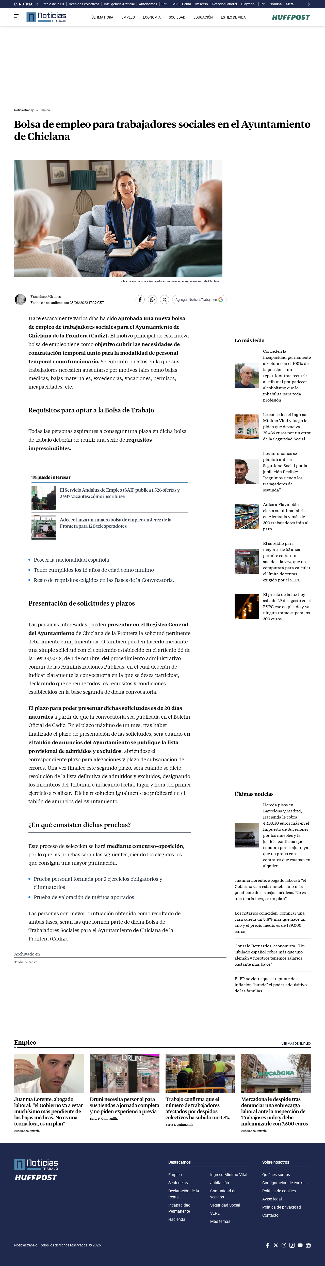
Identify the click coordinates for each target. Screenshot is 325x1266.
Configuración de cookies (284, 1182)
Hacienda (176, 1219)
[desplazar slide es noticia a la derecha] (309, 4)
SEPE (215, 1213)
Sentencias (178, 1182)
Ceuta (186, 4)
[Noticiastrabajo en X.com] (275, 1245)
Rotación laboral (224, 4)
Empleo (175, 1174)
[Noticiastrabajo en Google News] (308, 1245)
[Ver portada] (46, 17)
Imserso (201, 4)
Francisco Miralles (45, 296)
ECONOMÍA (152, 17)
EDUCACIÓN (203, 17)
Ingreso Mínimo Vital (228, 1174)
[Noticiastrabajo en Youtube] (300, 1245)
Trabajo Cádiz (25, 962)
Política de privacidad (281, 1207)
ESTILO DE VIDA (233, 17)
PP (263, 4)
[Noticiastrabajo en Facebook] (267, 1245)
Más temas (220, 1221)
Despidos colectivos (84, 4)
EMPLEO (128, 17)
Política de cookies (279, 1191)
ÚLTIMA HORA (102, 17)
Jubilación (219, 1182)
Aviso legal (272, 1199)
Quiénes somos (276, 1174)
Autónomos (148, 4)
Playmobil (248, 4)
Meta (290, 4)
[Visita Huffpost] (291, 17)
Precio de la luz (52, 4)
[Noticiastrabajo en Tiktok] (291, 1245)
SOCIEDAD (177, 17)
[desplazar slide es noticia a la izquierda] (37, 4)
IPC (164, 4)
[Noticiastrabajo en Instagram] (283, 1245)
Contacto (270, 1215)
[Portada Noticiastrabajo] (36, 1164)
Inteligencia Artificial (119, 4)
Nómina (275, 4)
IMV (174, 4)
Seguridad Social (225, 1205)
